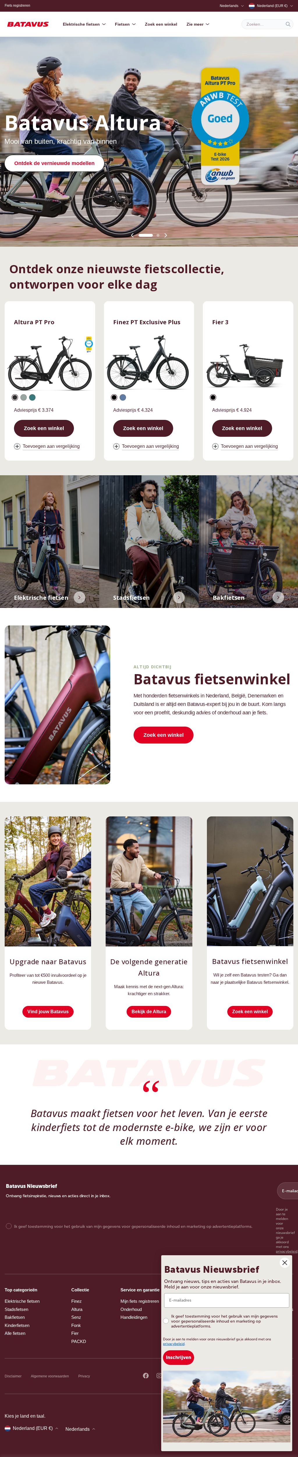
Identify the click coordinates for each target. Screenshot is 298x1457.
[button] (140, 235)
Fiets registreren (17, 5)
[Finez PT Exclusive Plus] (149, 364)
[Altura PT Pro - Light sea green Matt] (32, 397)
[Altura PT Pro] (50, 364)
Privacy (84, 1376)
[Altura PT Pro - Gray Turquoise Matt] (23, 397)
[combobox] (267, 24)
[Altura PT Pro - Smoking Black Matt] (15, 397)
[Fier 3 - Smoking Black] (213, 397)
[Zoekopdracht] (288, 24)
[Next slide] (165, 235)
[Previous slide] (132, 235)
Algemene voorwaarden (50, 1376)
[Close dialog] (285, 1263)
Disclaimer (13, 1376)
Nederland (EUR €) (272, 6)
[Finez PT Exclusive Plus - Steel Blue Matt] (123, 397)
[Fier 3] (248, 364)
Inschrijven (178, 1357)
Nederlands (229, 6)
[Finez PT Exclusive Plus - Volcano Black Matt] (114, 397)
